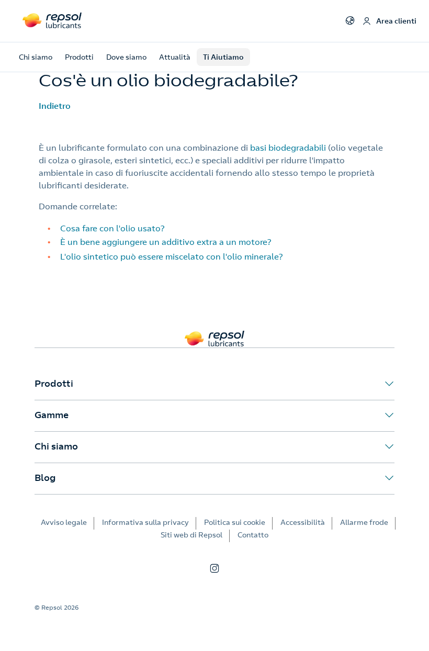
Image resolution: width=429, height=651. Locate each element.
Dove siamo (126, 57)
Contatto (253, 535)
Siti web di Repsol (191, 535)
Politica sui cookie (234, 522)
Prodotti (79, 57)
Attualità (174, 57)
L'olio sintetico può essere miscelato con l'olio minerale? (171, 256)
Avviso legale (64, 522)
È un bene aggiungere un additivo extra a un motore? (165, 242)
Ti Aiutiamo (223, 57)
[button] (214, 384)
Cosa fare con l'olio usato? (112, 228)
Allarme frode (364, 522)
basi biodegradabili (288, 147)
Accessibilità (302, 522)
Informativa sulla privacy (145, 522)
